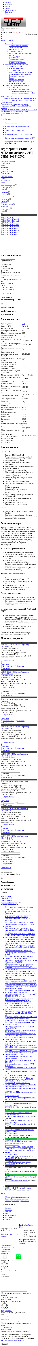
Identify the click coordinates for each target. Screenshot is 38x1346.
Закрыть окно (6, 896)
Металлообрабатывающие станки (17, 1197)
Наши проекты (10, 10)
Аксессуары (5, 199)
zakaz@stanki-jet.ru (30, 34)
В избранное (7, 668)
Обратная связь (6, 1246)
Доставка (8, 12)
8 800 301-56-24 (24, 1223)
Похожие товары (7, 204)
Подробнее (5, 664)
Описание (4, 194)
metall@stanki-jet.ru (8, 311)
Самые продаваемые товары (11, 902)
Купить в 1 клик (8, 666)
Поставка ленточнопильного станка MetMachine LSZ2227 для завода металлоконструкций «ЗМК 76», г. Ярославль (18, 100)
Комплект (4, 192)
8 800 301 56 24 (6, 32)
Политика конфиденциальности (9, 1240)
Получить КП (6, 293)
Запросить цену (8, 1327)
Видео (3, 211)
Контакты (8, 4)
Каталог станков (7, 40)
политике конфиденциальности (12, 1340)
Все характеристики (8, 259)
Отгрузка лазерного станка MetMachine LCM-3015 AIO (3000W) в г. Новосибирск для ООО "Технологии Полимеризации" (19, 111)
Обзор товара (5, 187)
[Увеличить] (7, 217)
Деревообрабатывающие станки (16, 1199)
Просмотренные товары (9, 904)
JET (2, 262)
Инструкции (5, 209)
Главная (8, 2)
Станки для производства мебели (17, 1201)
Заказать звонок (18, 32)
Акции (7, 8)
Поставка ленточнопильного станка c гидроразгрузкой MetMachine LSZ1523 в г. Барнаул (16, 106)
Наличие (4, 206)
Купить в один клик (9, 1297)
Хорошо (4, 1344)
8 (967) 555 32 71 (7, 314)
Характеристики (7, 197)
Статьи (7, 14)
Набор (3, 190)
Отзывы (4, 202)
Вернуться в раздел (8, 185)
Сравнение (20, 666)
